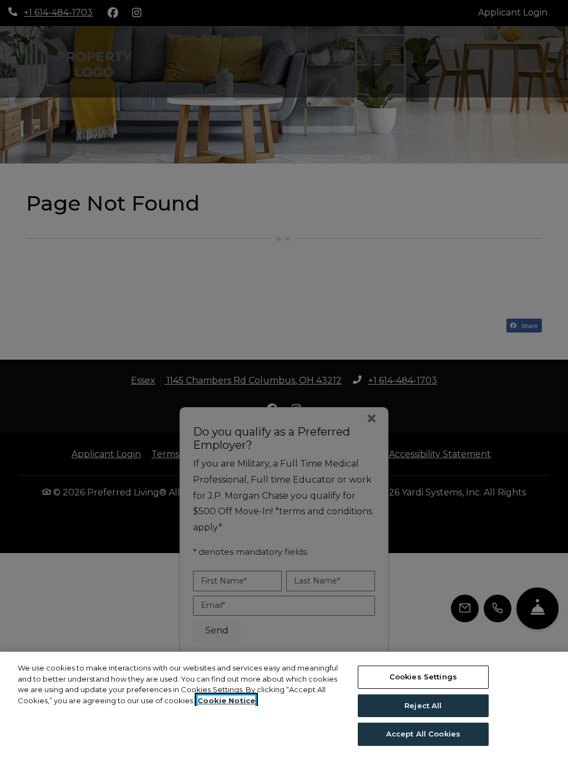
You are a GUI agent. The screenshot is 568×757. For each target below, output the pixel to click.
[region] (284, 704)
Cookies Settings (423, 676)
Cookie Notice (226, 700)
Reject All (423, 705)
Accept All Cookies (423, 733)
